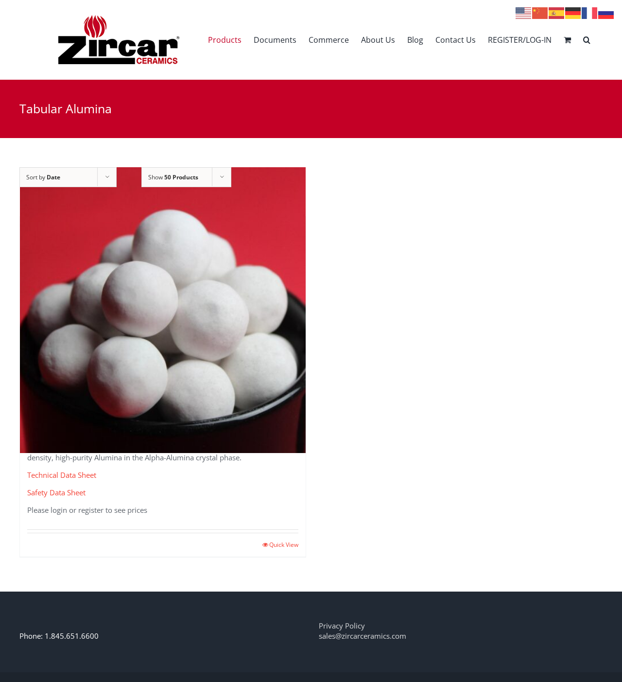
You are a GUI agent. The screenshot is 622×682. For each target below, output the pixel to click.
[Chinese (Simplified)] (540, 12)
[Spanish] (557, 12)
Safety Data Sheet (56, 492)
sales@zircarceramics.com (362, 636)
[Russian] (606, 12)
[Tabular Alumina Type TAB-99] (163, 310)
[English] (524, 12)
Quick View (283, 545)
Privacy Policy (342, 625)
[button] (586, 39)
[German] (573, 12)
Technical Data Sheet (61, 475)
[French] (590, 12)
